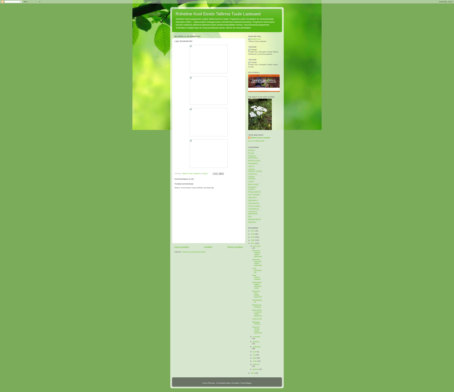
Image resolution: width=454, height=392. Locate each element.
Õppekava (252, 222)
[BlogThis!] (216, 174)
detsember (257, 246)
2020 (253, 234)
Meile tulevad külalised (256, 277)
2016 (253, 373)
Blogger (248, 383)
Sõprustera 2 (253, 200)
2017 (253, 243)
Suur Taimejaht (254, 195)
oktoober (256, 342)
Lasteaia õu (252, 174)
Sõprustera (252, 197)
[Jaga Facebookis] (220, 174)
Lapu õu (251, 166)
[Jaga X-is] (218, 174)
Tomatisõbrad (253, 209)
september (257, 347)
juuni (255, 352)
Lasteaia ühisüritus (251, 178)
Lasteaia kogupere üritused (255, 170)
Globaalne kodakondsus (253, 157)
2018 (253, 240)
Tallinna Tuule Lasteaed (260, 138)
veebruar (256, 364)
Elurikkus (251, 150)
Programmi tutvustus (252, 188)
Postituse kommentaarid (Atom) (194, 252)
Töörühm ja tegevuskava (253, 213)
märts (255, 361)
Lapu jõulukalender (257, 270)
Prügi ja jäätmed (254, 192)
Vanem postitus (235, 247)
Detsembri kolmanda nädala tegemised (257, 262)
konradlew (235, 383)
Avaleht (208, 247)
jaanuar (256, 369)
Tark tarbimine (253, 203)
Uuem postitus (181, 247)
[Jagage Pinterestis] (223, 174)
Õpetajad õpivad (254, 219)
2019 (253, 237)
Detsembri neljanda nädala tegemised (257, 253)
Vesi (249, 216)
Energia (251, 153)
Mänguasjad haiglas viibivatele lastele (257, 285)
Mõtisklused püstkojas (256, 306)
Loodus (251, 181)
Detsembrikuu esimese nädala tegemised (257, 313)
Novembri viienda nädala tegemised (257, 330)
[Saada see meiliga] (214, 174)
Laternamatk (257, 319)
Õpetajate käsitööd (256, 323)
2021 (253, 231)
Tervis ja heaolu (254, 206)
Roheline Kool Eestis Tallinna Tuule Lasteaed (218, 13)
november (256, 337)
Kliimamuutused (254, 161)
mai (254, 355)
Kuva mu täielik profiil (256, 141)
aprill (255, 358)
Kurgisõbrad (252, 163)
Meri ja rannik (253, 184)
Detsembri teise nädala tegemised (257, 294)
